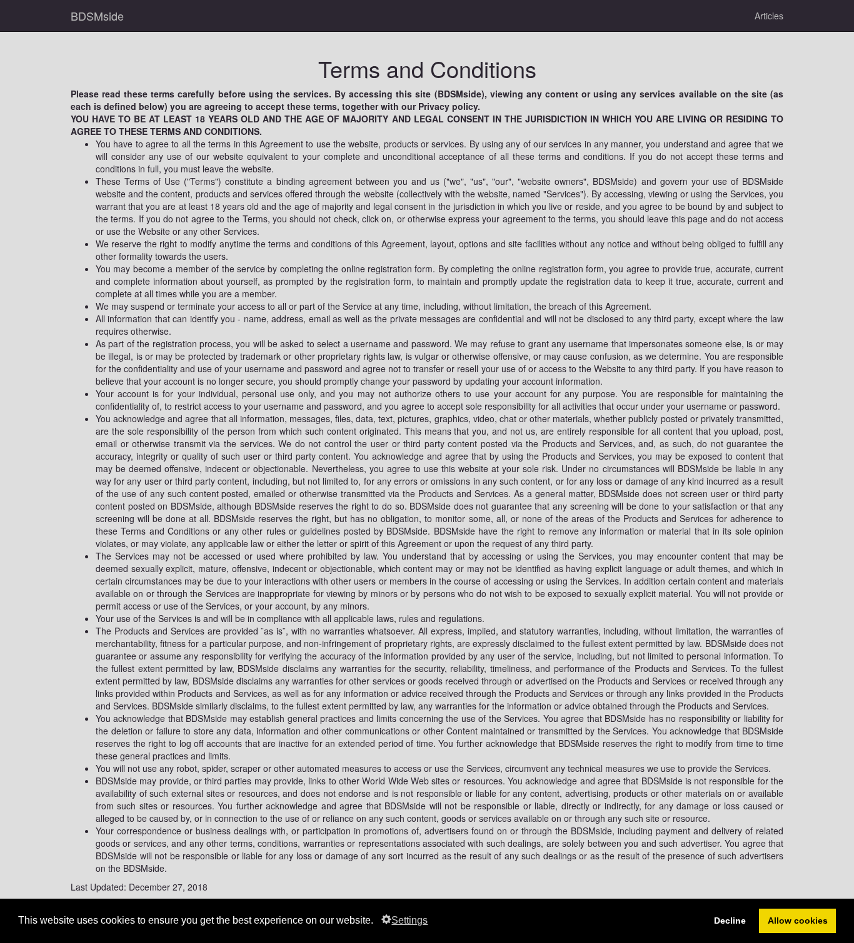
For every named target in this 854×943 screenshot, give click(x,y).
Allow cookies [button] (798, 921)
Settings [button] (409, 920)
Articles (769, 15)
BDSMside (97, 15)
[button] (377, 922)
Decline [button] (730, 921)
